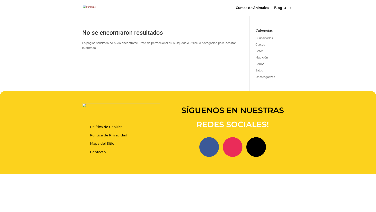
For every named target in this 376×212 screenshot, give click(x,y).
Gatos (259, 51)
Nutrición (262, 57)
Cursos (260, 44)
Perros (260, 64)
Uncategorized (265, 77)
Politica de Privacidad (108, 135)
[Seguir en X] (256, 147)
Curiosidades (264, 38)
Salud (259, 70)
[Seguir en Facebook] (209, 147)
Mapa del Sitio (102, 143)
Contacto (98, 152)
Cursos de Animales (252, 8)
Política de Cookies (106, 127)
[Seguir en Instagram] (232, 147)
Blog (278, 8)
